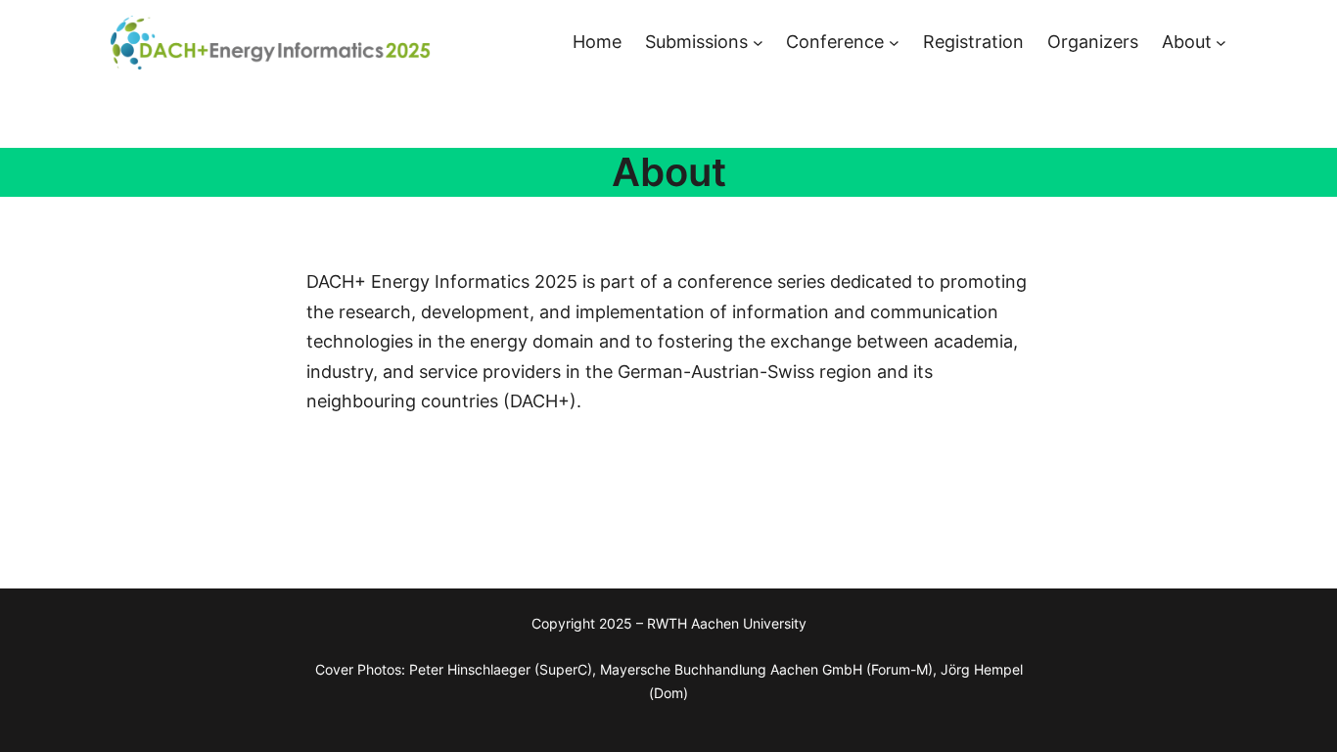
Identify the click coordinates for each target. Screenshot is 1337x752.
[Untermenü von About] (1221, 42)
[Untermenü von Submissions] (758, 42)
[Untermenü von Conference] (894, 42)
